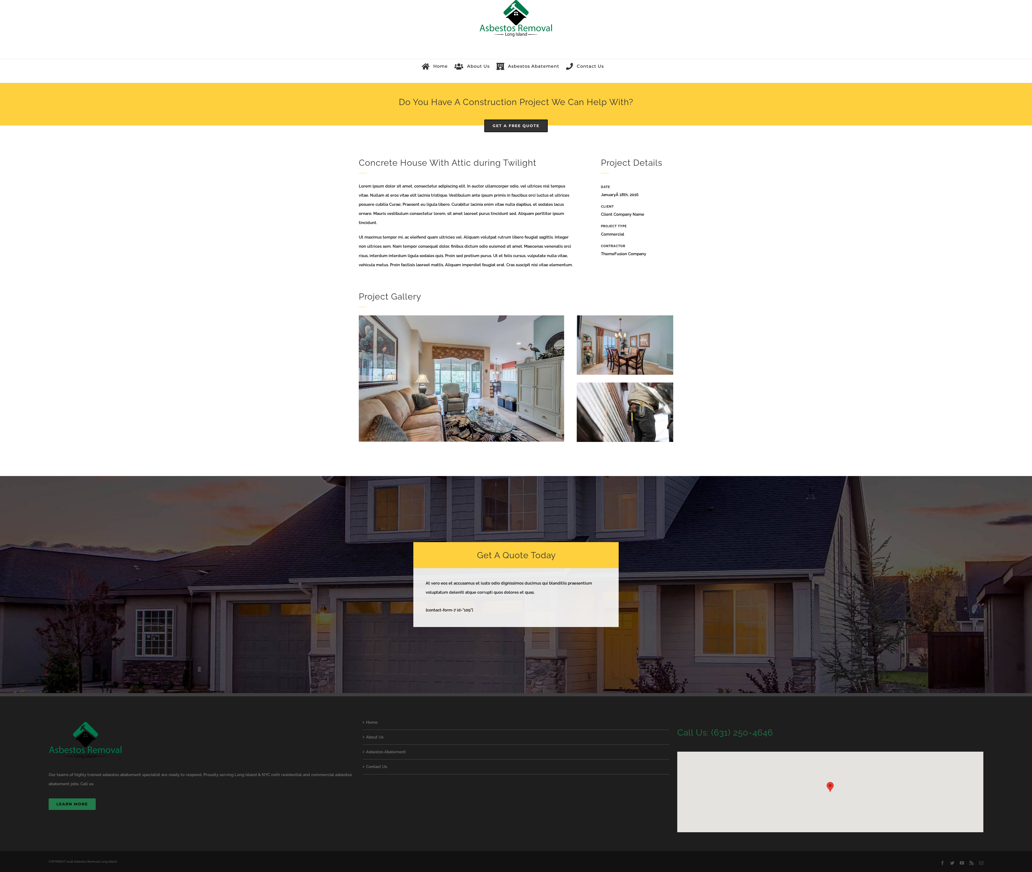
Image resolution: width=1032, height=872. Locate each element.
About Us (375, 737)
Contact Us (376, 766)
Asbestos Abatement (386, 752)
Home (372, 722)
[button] (830, 787)
